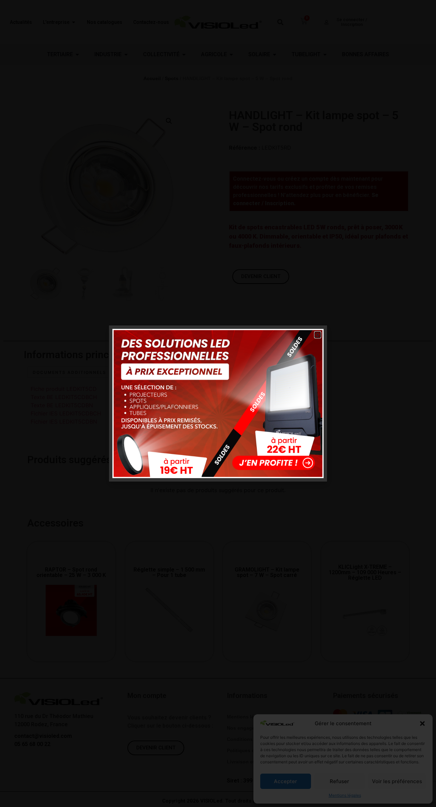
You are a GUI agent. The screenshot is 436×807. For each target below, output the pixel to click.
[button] (317, 334)
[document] (218, 403)
